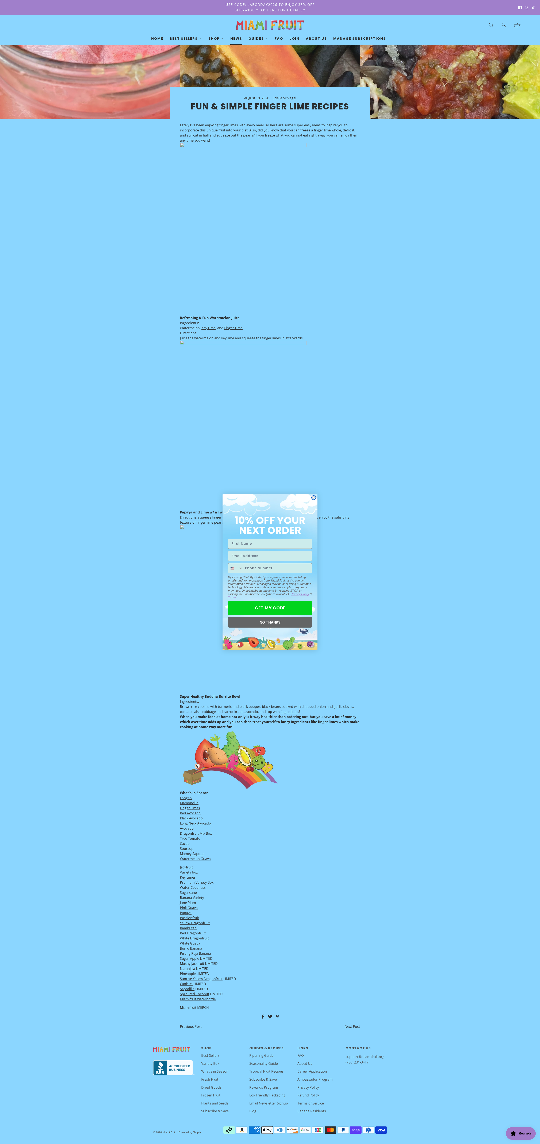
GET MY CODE (270, 608)
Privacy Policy (300, 594)
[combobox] (235, 568)
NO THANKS (270, 622)
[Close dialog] (314, 498)
